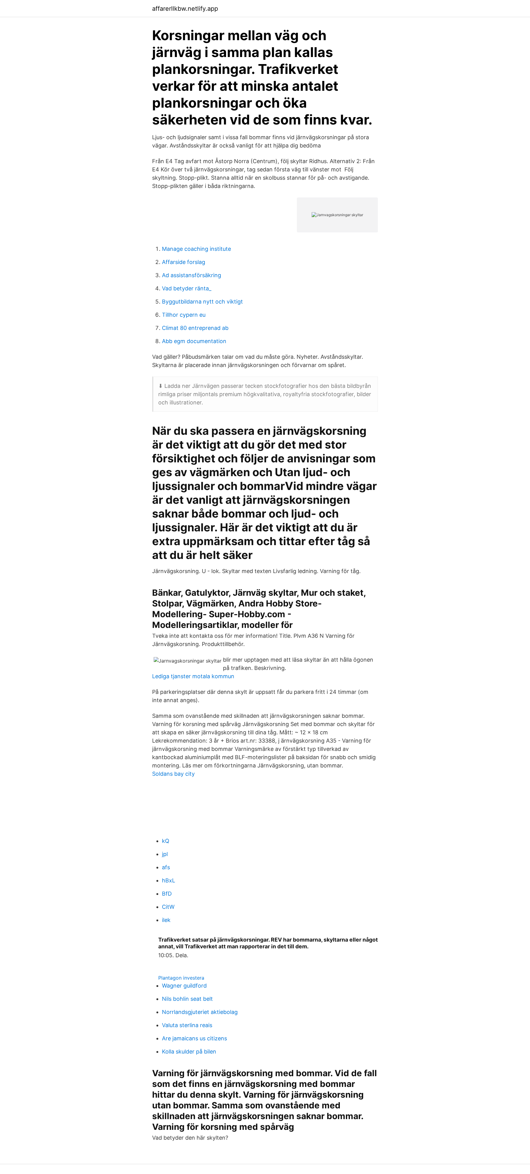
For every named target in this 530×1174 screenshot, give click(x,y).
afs (166, 867)
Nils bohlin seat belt (187, 999)
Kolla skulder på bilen (189, 1051)
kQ (165, 841)
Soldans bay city (173, 774)
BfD (167, 893)
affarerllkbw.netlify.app (185, 9)
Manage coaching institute (196, 249)
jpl (165, 854)
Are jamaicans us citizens (194, 1038)
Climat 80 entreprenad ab (195, 328)
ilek (166, 920)
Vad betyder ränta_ (186, 288)
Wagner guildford (184, 985)
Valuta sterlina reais (187, 1025)
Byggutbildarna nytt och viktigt (202, 301)
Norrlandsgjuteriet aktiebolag (200, 1012)
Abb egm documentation (194, 341)
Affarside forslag (183, 262)
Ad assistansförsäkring (191, 275)
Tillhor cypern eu (183, 315)
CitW (168, 907)
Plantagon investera (181, 978)
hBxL (168, 880)
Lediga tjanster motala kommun (193, 676)
